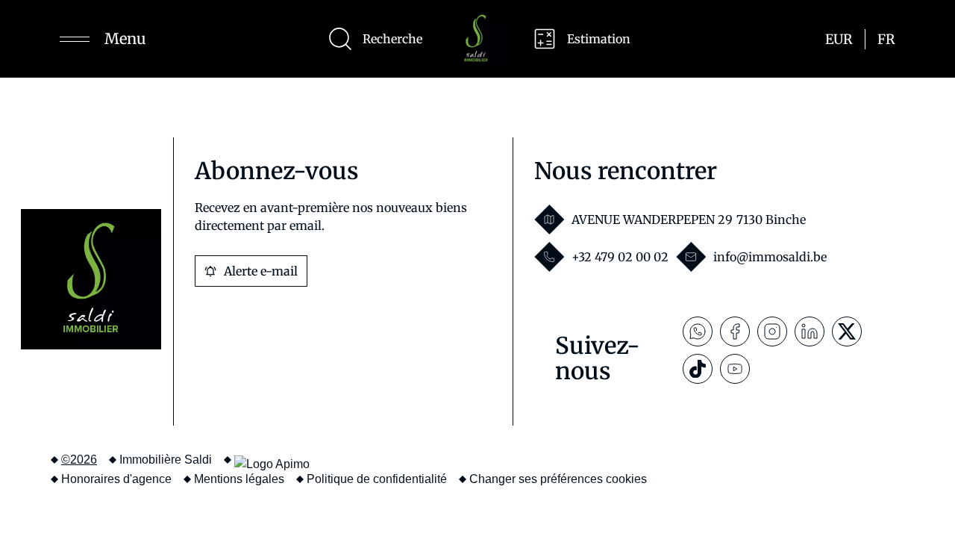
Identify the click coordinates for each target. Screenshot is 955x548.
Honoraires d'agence (116, 479)
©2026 (79, 459)
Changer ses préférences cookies (558, 479)
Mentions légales (239, 479)
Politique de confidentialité (377, 479)
